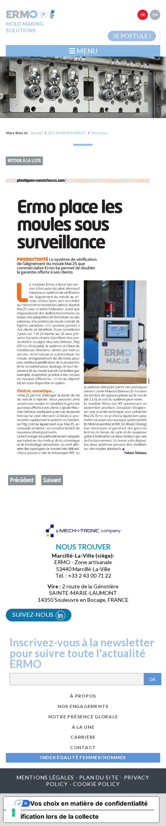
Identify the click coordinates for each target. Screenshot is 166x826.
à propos (83, 696)
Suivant (52, 480)
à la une (83, 727)
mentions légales (45, 777)
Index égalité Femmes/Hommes (83, 757)
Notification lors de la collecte (54, 816)
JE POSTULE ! (132, 35)
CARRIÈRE (83, 737)
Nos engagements (83, 706)
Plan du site (99, 777)
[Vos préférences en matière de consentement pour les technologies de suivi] (13, 812)
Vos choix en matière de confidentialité (89, 803)
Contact (83, 747)
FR (143, 14)
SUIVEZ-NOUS (37, 615)
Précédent (22, 480)
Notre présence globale (83, 716)
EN (155, 14)
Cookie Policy (96, 784)
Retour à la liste (24, 160)
